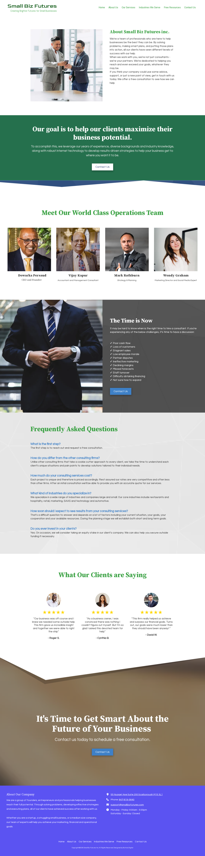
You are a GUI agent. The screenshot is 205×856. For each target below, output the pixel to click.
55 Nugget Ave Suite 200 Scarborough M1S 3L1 (137, 794)
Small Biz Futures (32, 6)
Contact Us (102, 166)
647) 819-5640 (126, 799)
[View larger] (29, 249)
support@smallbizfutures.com (127, 805)
